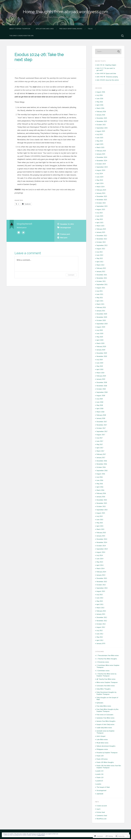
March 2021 (100, 304)
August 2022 (101, 249)
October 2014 (101, 546)
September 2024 (102, 167)
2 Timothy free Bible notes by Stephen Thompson (106, 675)
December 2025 (102, 118)
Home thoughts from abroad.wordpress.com (65, 11)
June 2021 (100, 294)
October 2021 (101, 281)
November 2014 (102, 542)
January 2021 (101, 311)
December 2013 (102, 578)
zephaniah (100, 794)
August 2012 (101, 627)
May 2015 (100, 523)
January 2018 (101, 418)
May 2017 (100, 444)
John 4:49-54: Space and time (106, 73)
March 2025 (100, 147)
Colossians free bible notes (106, 686)
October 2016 (101, 467)
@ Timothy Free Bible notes (106, 679)
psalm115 (100, 781)
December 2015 (102, 500)
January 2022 (101, 271)
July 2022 (100, 252)
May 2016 (100, 484)
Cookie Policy (41, 835)
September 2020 (102, 324)
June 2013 (100, 598)
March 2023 (100, 226)
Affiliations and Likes (45, 29)
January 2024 (101, 193)
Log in (98, 809)
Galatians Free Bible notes (105, 718)
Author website (23, 232)
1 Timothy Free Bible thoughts (107, 659)
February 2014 (101, 572)
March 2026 (100, 108)
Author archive (18, 232)
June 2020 (100, 333)
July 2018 (100, 399)
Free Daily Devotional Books (70, 29)
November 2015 (102, 503)
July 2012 (100, 630)
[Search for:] (108, 51)
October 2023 (101, 203)
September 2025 (102, 128)
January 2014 (101, 575)
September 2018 (102, 392)
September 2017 (102, 431)
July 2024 (100, 173)
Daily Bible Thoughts (104, 689)
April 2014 (100, 565)
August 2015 (101, 513)
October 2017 (101, 428)
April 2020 (100, 340)
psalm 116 (100, 774)
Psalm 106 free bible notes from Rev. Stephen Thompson (109, 766)
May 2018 (100, 405)
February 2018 (101, 415)
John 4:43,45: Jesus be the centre (108, 80)
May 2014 (100, 562)
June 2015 (100, 519)
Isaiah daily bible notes (104, 728)
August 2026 (101, 92)
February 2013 (101, 611)
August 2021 (101, 288)
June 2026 (100, 98)
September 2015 (102, 510)
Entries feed (101, 812)
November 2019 (102, 356)
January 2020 (101, 350)
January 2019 (101, 379)
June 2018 (100, 402)
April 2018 (100, 408)
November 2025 (102, 121)
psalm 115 (100, 771)
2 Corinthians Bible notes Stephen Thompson (108, 666)
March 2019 (100, 373)
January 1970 (101, 643)
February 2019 (101, 376)
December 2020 (102, 314)
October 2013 (101, 585)
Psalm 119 (100, 777)
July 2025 (100, 134)
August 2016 (101, 474)
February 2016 (101, 493)
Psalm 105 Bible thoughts (105, 762)
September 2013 (102, 588)
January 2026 (101, 115)
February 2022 (101, 268)
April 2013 (100, 604)
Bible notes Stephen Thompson (107, 682)
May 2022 (100, 258)
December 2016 (102, 461)
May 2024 (100, 180)
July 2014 (100, 555)
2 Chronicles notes (103, 662)
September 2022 (102, 245)
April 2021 (100, 301)
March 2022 (100, 265)
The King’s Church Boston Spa (21, 36)
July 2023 (100, 213)
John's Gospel (101, 736)
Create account (102, 806)
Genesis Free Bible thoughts (106, 721)
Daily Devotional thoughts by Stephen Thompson (106, 693)
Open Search (122, 35)
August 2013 (101, 591)
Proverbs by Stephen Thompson (107, 752)
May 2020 (100, 337)
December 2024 (102, 157)
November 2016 (102, 464)
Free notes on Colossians (105, 715)
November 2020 (102, 317)
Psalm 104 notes (102, 759)
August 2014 (101, 552)
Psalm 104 (100, 756)
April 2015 (100, 526)
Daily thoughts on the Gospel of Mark (107, 698)
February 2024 (101, 190)
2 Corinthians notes (103, 671)
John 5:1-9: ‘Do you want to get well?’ (106, 69)
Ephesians (100, 703)
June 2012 (100, 634)
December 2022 (102, 235)
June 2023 (100, 216)
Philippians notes (102, 749)
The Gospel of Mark (103, 787)
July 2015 (100, 516)
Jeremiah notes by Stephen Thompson (105, 732)
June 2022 (100, 255)
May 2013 (100, 601)
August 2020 (101, 327)
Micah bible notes (102, 743)
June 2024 (100, 177)
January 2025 (101, 154)
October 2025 (101, 125)
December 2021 (102, 275)
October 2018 (101, 389)
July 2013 (100, 594)
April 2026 (100, 105)
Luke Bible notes (102, 739)
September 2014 (102, 549)
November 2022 (102, 239)
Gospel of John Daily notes (105, 724)
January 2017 (101, 457)
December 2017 (102, 422)
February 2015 (101, 532)
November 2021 (102, 278)
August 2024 (101, 170)
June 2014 (100, 559)
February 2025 (101, 151)
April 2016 (100, 487)
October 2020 (101, 320)
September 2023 (102, 206)
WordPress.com (101, 819)
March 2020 (100, 343)
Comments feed (102, 815)
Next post (63, 238)
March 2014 (100, 568)
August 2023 (101, 209)
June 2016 (100, 480)
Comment (71, 275)
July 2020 (100, 330)
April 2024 (100, 183)
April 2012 (100, 640)
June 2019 (100, 363)
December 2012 (102, 617)
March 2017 (100, 451)
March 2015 (100, 529)
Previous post (65, 234)
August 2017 (101, 435)
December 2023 (102, 196)
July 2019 (100, 360)
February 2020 (101, 346)
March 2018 (100, 412)
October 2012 (101, 624)
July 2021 (100, 291)
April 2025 (100, 144)
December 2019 (102, 353)
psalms (99, 784)
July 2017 (100, 438)
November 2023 (102, 200)
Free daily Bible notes (104, 706)
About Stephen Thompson (19, 29)
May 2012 (100, 637)
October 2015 (101, 506)
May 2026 (100, 102)
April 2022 (100, 262)
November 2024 (102, 160)
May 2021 (100, 297)
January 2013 (101, 614)
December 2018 (102, 382)
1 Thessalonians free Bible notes (108, 655)
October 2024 (101, 164)
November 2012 (102, 621)
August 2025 (101, 131)
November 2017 (102, 425)
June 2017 (100, 441)
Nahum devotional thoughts (106, 746)
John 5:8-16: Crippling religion (106, 65)
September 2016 (102, 470)
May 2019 (100, 366)
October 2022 (101, 242)
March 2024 (100, 187)
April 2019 (100, 369)
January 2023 (101, 232)
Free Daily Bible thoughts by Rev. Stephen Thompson (108, 710)
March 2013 (100, 608)
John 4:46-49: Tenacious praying (107, 77)
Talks (90, 29)
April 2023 (100, 222)
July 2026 (100, 95)
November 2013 (102, 581)
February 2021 (101, 307)
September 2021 (102, 284)
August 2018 (101, 395)
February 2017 (101, 454)
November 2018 (102, 386)
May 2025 (100, 141)
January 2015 (101, 536)
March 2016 (100, 490)
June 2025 (100, 138)
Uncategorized (65, 227)
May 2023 (100, 219)
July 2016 (100, 477)
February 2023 (101, 229)
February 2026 (101, 111)
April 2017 (100, 448)
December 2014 (102, 539)
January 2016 (101, 497)
